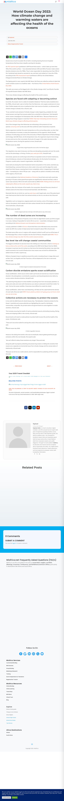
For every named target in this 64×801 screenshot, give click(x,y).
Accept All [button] (15, 797)
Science (25, 226)
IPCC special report (13, 66)
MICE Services (9, 665)
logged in (14, 543)
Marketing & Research (11, 671)
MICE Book (9, 694)
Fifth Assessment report (23, 75)
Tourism (29, 485)
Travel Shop (9, 691)
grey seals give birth (36, 153)
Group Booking (10, 668)
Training (8, 674)
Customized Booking (11, 662)
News (9, 44)
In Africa (15, 485)
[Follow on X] (30, 407)
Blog (7, 700)
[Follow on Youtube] (38, 407)
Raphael (11, 37)
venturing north (15, 126)
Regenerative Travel (17, 44)
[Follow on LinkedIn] (34, 407)
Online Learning (10, 688)
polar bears (33, 193)
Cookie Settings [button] (6, 797)
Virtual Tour (24, 513)
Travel (32, 485)
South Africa (9, 735)
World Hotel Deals (10, 720)
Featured (10, 485)
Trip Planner (9, 723)
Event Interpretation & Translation (15, 676)
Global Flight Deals (11, 717)
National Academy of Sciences (29, 177)
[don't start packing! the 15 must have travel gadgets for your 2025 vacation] (29, 376)
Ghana (8, 732)
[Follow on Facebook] (26, 407)
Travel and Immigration (28, 499)
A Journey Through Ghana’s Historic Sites (24, 511)
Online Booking (10, 686)
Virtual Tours (9, 697)
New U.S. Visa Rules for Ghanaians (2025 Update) (27, 497)
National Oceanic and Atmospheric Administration (30, 223)
